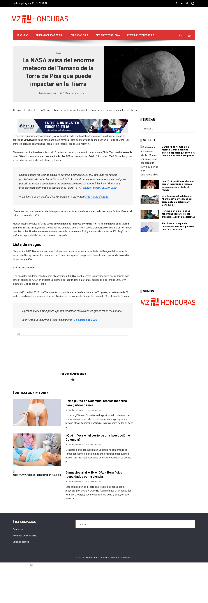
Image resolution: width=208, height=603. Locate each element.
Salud (58, 53)
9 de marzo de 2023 (85, 319)
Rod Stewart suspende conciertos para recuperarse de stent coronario (178, 226)
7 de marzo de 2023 (97, 196)
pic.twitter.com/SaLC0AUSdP (100, 187)
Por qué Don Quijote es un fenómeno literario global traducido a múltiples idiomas (178, 214)
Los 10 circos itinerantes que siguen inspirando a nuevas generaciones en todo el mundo (178, 185)
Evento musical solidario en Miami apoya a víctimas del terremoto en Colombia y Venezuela (177, 200)
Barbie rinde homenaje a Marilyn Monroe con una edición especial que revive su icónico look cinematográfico (178, 151)
